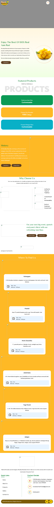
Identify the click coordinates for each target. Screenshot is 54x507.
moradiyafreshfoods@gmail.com (41, 486)
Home (4, 480)
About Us (5, 483)
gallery (4, 491)
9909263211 (36, 492)
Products (5, 487)
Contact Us (6, 494)
